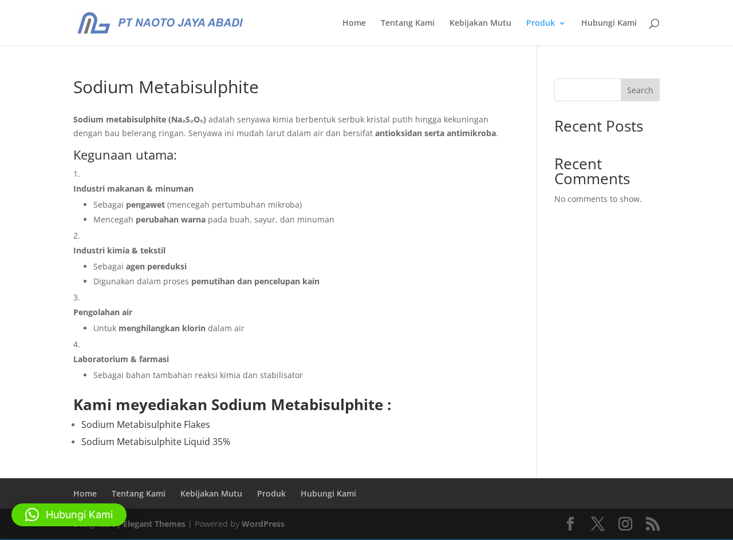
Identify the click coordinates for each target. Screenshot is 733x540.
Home (354, 23)
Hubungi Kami (609, 23)
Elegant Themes (154, 523)
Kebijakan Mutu (480, 23)
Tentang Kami (408, 23)
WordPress (263, 523)
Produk (540, 23)
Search (640, 90)
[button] (69, 514)
